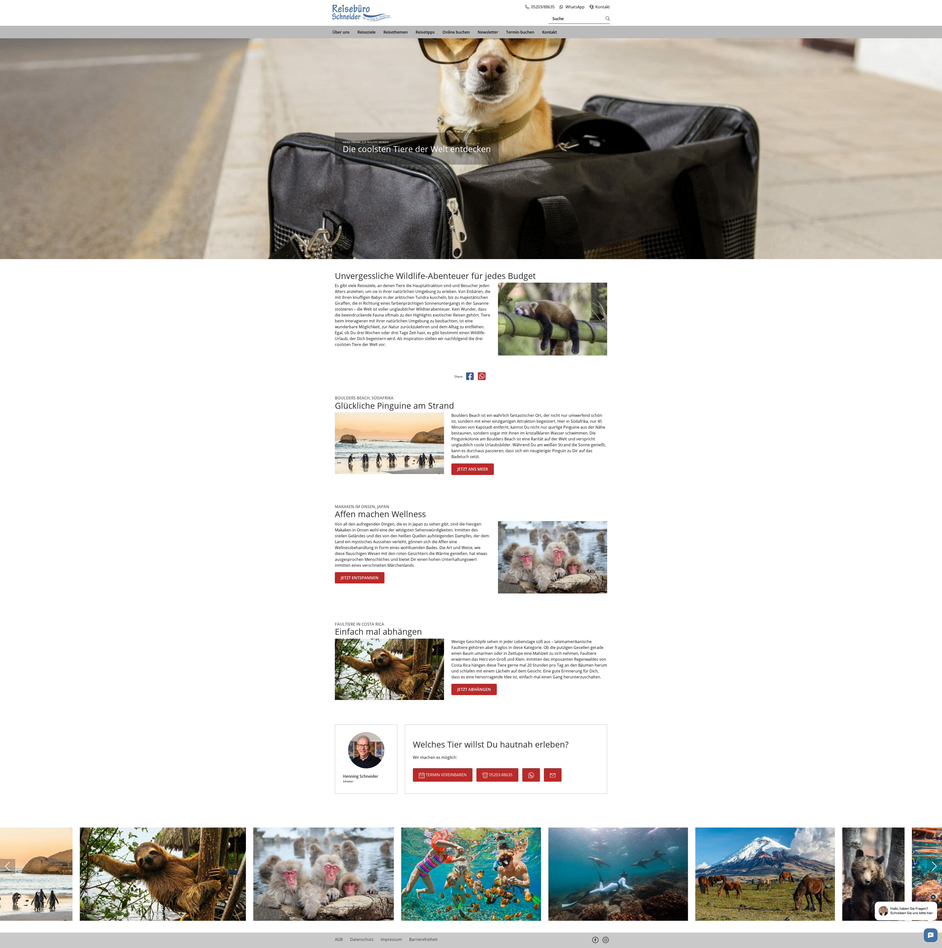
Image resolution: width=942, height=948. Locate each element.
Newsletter (488, 32)
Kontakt (549, 32)
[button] (7, 866)
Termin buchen (520, 32)
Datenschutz (361, 939)
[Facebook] (595, 939)
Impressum (391, 939)
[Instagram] (606, 939)
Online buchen (456, 32)
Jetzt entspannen (360, 577)
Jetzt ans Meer (472, 469)
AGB (339, 939)
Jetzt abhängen (474, 689)
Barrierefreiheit (423, 939)
